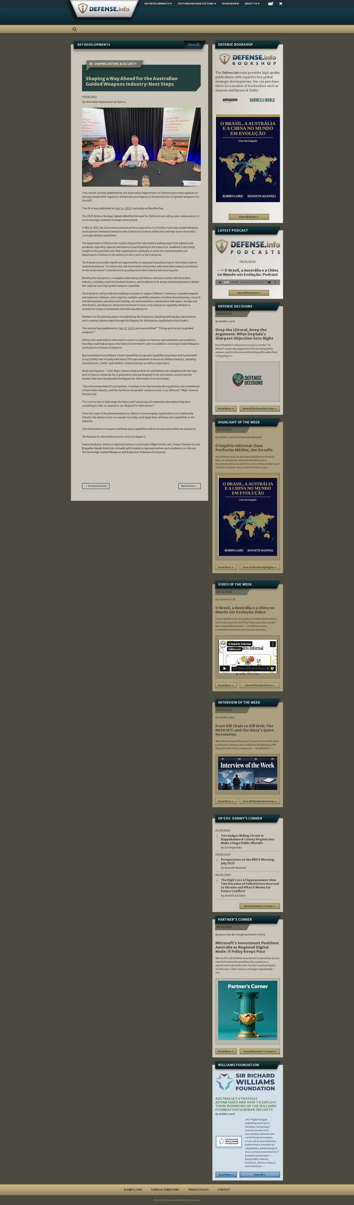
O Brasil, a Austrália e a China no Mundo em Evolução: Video (245, 609)
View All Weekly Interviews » (260, 801)
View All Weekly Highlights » (260, 567)
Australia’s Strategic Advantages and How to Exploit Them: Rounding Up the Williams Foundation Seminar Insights (246, 1104)
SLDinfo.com (133, 1189)
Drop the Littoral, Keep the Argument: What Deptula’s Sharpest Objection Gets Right (244, 333)
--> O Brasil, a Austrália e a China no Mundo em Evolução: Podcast (247, 272)
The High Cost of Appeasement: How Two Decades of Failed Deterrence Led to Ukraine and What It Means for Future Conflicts (250, 885)
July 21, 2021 (126, 328)
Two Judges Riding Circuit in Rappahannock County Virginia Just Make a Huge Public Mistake (247, 839)
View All (193, 44)
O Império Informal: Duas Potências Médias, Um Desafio (244, 447)
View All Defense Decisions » (260, 408)
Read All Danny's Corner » (259, 906)
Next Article (188, 486)
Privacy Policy (198, 1189)
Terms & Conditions (165, 1189)
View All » (260, 1174)
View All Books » (249, 216)
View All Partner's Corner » (259, 1051)
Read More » (226, 408)
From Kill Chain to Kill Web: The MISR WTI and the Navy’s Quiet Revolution (244, 730)
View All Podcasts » (249, 292)
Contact (224, 1189)
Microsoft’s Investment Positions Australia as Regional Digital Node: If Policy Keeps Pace (247, 947)
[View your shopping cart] (281, 3)
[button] (220, 158)
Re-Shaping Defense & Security (113, 64)
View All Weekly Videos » (260, 685)
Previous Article (97, 486)
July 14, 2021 (123, 208)
